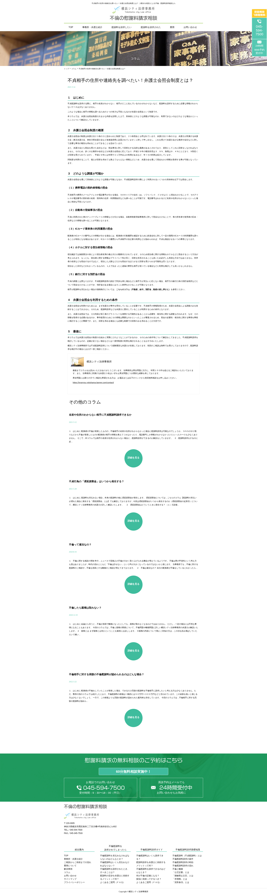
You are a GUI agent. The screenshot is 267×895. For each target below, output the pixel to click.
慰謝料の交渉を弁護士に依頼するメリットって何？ (114, 877)
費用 (172, 27)
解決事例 (68, 869)
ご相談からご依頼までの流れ (77, 862)
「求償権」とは (179, 879)
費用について (70, 865)
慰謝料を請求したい (122, 27)
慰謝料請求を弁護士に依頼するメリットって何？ (150, 864)
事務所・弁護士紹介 (92, 27)
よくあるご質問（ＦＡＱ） (112, 882)
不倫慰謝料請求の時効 (182, 862)
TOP (71, 27)
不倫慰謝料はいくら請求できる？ (149, 857)
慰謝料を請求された (151, 27)
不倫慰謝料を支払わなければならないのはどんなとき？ (114, 857)
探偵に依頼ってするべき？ (148, 879)
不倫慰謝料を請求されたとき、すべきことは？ (114, 870)
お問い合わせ (190, 27)
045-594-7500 (259, 30)
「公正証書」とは (180, 872)
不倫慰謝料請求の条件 (182, 859)
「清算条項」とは (180, 882)
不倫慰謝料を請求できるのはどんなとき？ (150, 870)
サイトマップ (70, 879)
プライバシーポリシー (74, 882)
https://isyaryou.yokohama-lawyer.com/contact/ (93, 382)
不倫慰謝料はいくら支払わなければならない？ (114, 864)
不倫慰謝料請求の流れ (182, 865)
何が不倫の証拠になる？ (147, 875)
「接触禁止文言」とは (182, 875)
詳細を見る (133, 457)
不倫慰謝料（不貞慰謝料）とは (187, 855)
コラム (67, 872)
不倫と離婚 (177, 869)
